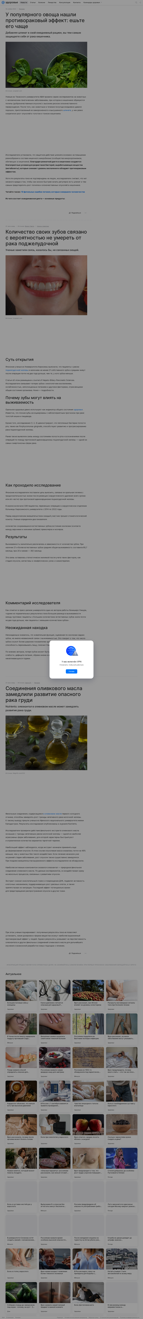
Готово (71, 671)
